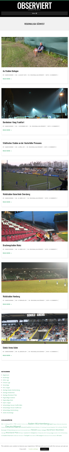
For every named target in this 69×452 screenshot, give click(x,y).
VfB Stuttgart (39, 435)
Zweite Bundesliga (8, 413)
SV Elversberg (64, 433)
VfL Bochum (46, 435)
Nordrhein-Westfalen (55, 430)
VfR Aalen (59, 435)
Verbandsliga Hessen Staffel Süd (12, 408)
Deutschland (13, 426)
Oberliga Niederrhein (9, 392)
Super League (7, 402)
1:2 (15, 424)
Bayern (51, 424)
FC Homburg (43, 427)
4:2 (25, 424)
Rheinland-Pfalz (12, 432)
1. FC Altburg (6, 424)
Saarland (26, 433)
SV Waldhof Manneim (7, 435)
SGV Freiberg (47, 433)
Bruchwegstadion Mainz (12, 245)
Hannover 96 (19, 430)
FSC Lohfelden (59, 427)
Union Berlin (33, 435)
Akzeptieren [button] (44, 449)
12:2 (27, 424)
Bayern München (58, 424)
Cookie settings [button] (33, 449)
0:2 (2, 424)
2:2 (23, 424)
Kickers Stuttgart (41, 430)
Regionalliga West (8, 400)
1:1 (12, 424)
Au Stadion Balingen (10, 71)
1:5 (17, 424)
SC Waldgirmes (33, 433)
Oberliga (3, 433)
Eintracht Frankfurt (26, 427)
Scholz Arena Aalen (10, 347)
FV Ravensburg (11, 430)
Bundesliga (6, 377)
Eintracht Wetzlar (35, 427)
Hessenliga (6, 385)
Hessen (34, 430)
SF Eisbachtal (41, 433)
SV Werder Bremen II (18, 435)
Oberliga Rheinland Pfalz (10, 395)
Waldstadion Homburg (11, 296)
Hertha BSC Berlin (26, 430)
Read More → (7, 79)
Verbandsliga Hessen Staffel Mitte (12, 405)
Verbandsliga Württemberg (10, 410)
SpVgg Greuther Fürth (55, 433)
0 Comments (53, 75)
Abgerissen (6, 375)
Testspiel (26, 435)
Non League (6, 387)
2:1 (21, 424)
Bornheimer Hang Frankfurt (13, 122)
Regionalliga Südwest (37, 75)
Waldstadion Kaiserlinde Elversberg (16, 194)
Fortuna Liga (6, 382)
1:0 (10, 424)
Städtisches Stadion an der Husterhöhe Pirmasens (22, 143)
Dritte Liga (6, 380)
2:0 (19, 424)
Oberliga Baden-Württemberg (11, 390)
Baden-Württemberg (38, 423)
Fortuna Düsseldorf (50, 427)
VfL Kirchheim (52, 435)
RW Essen (21, 433)
